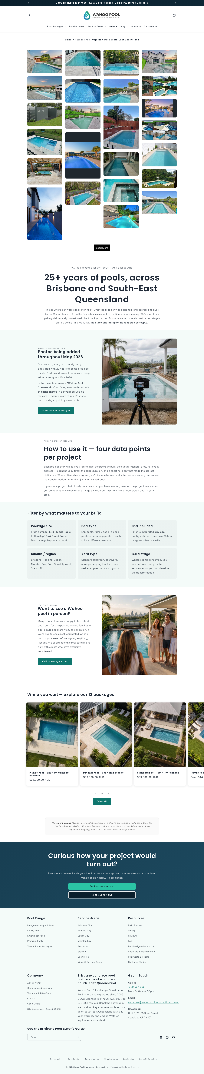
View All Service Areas (90, 962)
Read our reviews (102, 894)
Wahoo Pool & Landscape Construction (90, 1067)
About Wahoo (34, 982)
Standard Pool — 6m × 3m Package (158, 772)
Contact (31, 998)
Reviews (132, 936)
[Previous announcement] (28, 3)
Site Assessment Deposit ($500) (44, 1009)
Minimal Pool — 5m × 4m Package (103, 772)
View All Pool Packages (39, 946)
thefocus (135, 1067)
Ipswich (82, 951)
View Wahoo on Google (56, 410)
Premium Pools (35, 941)
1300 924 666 (136, 986)
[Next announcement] (175, 3)
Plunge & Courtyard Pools (40, 925)
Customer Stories (137, 962)
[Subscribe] (77, 1037)
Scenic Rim (83, 956)
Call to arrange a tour (55, 661)
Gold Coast (83, 946)
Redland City (84, 930)
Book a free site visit (102, 886)
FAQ (130, 941)
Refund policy (74, 1059)
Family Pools (33, 930)
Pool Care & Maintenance (141, 951)
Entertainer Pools (36, 936)
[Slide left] (95, 793)
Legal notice (128, 1059)
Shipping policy (111, 1059)
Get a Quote (33, 1003)
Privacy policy (56, 1059)
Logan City (83, 936)
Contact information (148, 1059)
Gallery (131, 930)
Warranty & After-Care (39, 993)
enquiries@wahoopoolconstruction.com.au (153, 1002)
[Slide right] (108, 793)
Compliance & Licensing (40, 988)
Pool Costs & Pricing (138, 956)
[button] (30, 15)
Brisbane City (85, 925)
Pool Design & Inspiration (141, 946)
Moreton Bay (84, 941)
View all (102, 801)
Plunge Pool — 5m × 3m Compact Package (49, 774)
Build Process (135, 925)
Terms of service (92, 1059)
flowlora (125, 1067)
